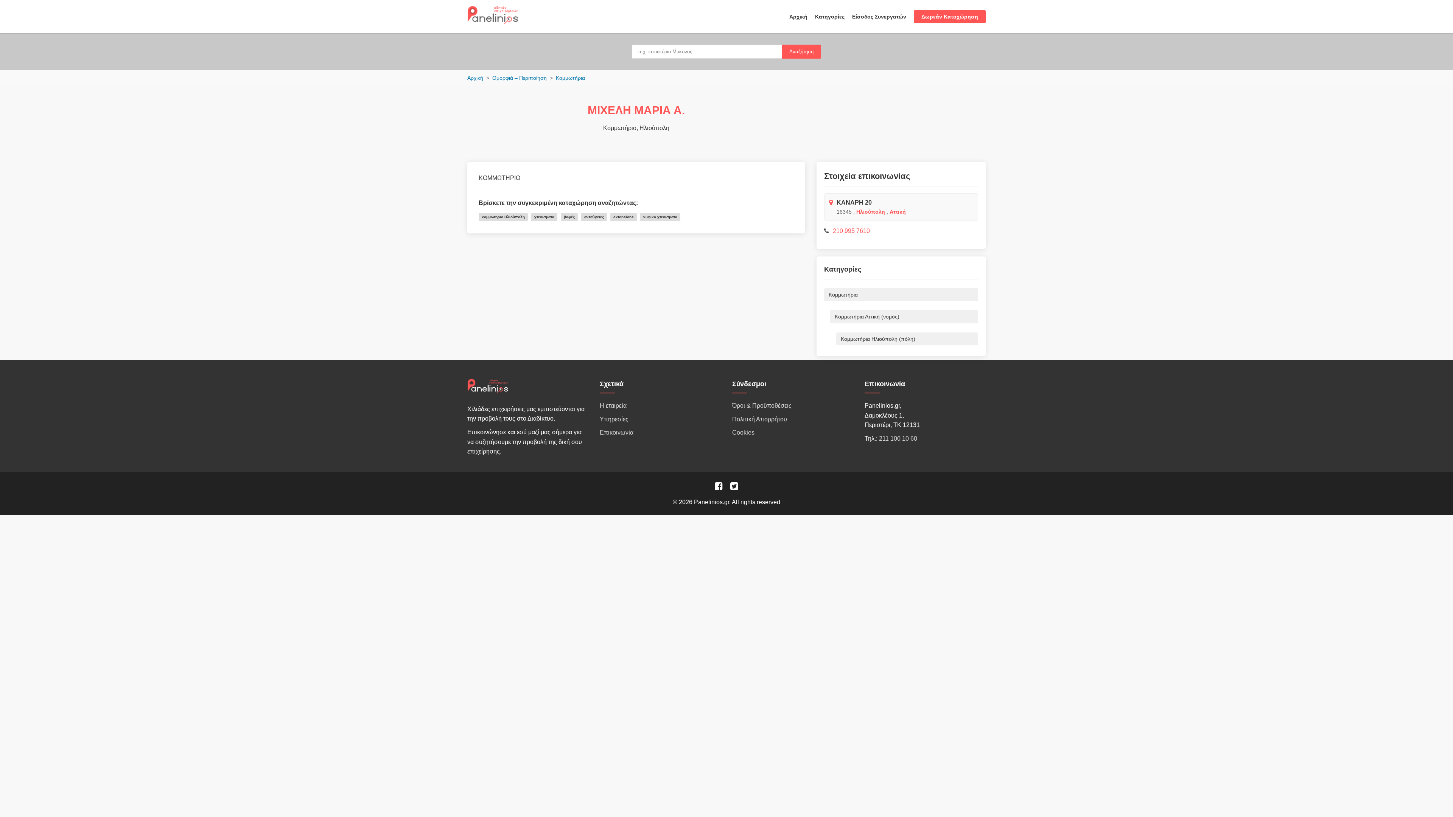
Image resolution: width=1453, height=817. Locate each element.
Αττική (898, 212)
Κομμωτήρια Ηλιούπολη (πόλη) (878, 339)
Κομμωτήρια (570, 78)
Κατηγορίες (830, 17)
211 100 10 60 (898, 438)
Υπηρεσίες (614, 419)
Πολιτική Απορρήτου (759, 419)
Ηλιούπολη (870, 212)
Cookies (743, 432)
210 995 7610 (851, 231)
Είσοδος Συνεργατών (879, 17)
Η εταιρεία (613, 405)
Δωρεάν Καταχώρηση (949, 17)
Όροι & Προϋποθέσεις (762, 405)
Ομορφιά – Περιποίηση (519, 78)
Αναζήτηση (801, 51)
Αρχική (798, 17)
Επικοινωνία (616, 432)
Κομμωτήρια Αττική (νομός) (867, 317)
